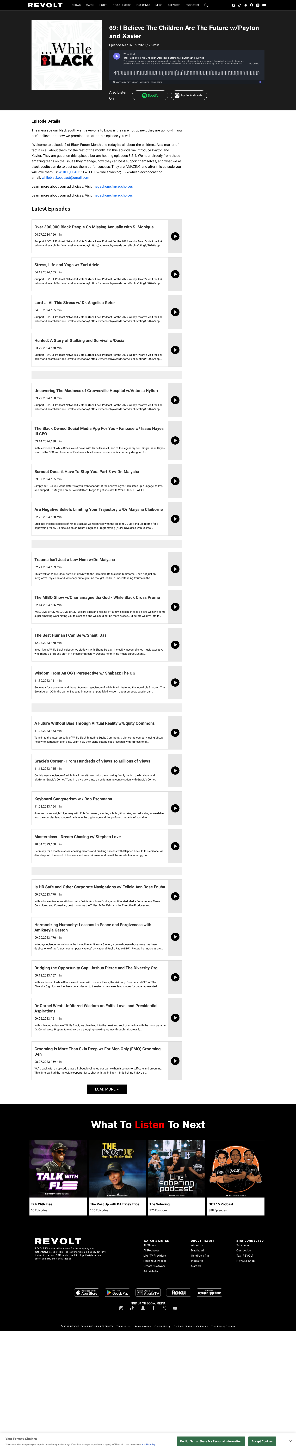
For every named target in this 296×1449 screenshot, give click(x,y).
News (159, 5)
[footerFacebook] (153, 1311)
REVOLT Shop (245, 1261)
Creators (174, 5)
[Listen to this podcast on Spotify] (150, 95)
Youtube (264, 5)
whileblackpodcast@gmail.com (65, 177)
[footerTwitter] (164, 1311)
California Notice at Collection (191, 1326)
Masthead (197, 1250)
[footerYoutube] (175, 1311)
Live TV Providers (155, 1255)
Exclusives (143, 5)
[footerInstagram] (121, 1311)
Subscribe (193, 5)
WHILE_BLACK (70, 172)
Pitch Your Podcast (156, 1261)
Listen (103, 5)
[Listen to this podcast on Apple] (189, 95)
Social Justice (122, 5)
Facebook (251, 5)
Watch (90, 5)
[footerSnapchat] (143, 1311)
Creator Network (154, 1266)
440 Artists (151, 1271)
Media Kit (197, 1261)
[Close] (290, 1441)
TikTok (239, 5)
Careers (196, 1266)
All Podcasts (151, 1250)
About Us (197, 1245)
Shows (76, 5)
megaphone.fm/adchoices (113, 186)
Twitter (258, 5)
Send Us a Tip (200, 1255)
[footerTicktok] (132, 1311)
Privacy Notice (143, 1326)
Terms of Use (123, 1326)
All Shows (150, 1245)
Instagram (233, 5)
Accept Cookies (262, 1441)
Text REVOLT (245, 1255)
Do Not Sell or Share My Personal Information (211, 1441)
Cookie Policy (162, 1326)
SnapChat (245, 5)
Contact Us (243, 1250)
